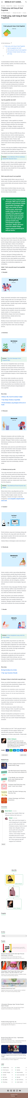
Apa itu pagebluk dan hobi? (14, 48)
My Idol (18, 1077)
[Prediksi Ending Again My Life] (14, 1020)
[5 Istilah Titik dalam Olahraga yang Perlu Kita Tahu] (4, 793)
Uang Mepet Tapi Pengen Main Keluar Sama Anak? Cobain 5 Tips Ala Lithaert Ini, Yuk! (12, 971)
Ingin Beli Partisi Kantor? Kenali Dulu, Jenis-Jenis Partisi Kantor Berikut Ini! (17, 771)
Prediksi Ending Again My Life (8, 1021)
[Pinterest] (25, 750)
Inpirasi (18, 1070)
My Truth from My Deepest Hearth (21, 1079)
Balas (3, 844)
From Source (6, 1070)
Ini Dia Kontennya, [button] (6, 43)
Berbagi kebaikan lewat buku (9, 670)
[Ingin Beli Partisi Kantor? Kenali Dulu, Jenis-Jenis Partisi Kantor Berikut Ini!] (4, 773)
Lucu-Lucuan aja (20, 1074)
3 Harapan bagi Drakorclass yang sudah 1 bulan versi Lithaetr (16, 785)
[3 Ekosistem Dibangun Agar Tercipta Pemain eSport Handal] (14, 1002)
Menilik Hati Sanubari (14, 2)
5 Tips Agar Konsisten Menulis (9, 673)
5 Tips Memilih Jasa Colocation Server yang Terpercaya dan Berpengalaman (16, 779)
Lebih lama (23, 755)
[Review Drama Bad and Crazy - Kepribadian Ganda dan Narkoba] (14, 1035)
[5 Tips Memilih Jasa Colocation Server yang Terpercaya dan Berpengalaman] (4, 780)
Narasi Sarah (8, 811)
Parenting (5, 1082)
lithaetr (11, 818)
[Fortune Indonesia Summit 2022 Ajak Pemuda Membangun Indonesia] (14, 952)
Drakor (18, 1067)
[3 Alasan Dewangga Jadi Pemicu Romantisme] (4, 800)
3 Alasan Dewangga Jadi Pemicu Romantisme (16, 799)
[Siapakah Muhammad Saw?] (14, 986)
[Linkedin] (21, 750)
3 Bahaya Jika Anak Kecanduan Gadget (11, 396)
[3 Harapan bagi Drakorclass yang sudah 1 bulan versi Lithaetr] (4, 786)
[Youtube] (20, 1091)
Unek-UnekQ (20, 1082)
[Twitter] (11, 750)
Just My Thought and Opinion (7, 1072)
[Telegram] (14, 750)
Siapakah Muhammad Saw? (8, 988)
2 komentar (25, 12)
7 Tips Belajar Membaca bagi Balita (10, 399)
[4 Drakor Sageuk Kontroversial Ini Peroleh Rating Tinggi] (4, 766)
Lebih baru (4, 755)
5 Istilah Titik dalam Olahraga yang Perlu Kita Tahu (17, 792)
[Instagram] (17, 1091)
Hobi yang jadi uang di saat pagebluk (16, 50)
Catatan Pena (6, 1067)
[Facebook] (7, 750)
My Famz (5, 1077)
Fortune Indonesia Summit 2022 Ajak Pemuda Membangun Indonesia (12, 954)
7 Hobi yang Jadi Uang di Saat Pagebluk (14, 46)
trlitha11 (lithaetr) (11, 739)
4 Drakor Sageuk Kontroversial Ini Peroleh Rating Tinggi (16, 764)
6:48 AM (15, 818)
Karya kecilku (20, 1072)
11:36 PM (14, 811)
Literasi (4, 1074)
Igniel (16, 1096)
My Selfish (5, 1079)
